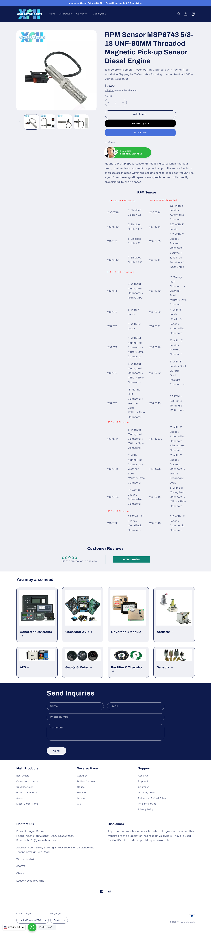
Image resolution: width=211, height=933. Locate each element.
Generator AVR (77, 632)
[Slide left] (19, 122)
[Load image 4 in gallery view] (81, 121)
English (57, 920)
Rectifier (82, 792)
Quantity (109, 96)
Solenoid (82, 798)
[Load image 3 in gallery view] (64, 121)
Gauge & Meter (77, 667)
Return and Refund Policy (152, 798)
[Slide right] (93, 122)
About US (143, 776)
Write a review (131, 559)
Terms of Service (147, 804)
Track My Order (146, 792)
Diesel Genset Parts (27, 804)
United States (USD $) (31, 920)
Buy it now (140, 132)
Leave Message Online (30, 880)
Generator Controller (36, 632)
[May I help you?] (32, 927)
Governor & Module (126, 632)
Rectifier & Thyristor (127, 667)
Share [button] (111, 142)
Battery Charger (86, 781)
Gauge (81, 787)
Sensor (20, 798)
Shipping (109, 90)
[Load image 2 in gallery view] (47, 121)
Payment (143, 781)
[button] (82, 14)
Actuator (163, 632)
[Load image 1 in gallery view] (31, 121)
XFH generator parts (186, 922)
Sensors (163, 667)
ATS (23, 667)
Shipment (143, 787)
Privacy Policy (145, 809)
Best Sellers (22, 776)
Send (56, 751)
